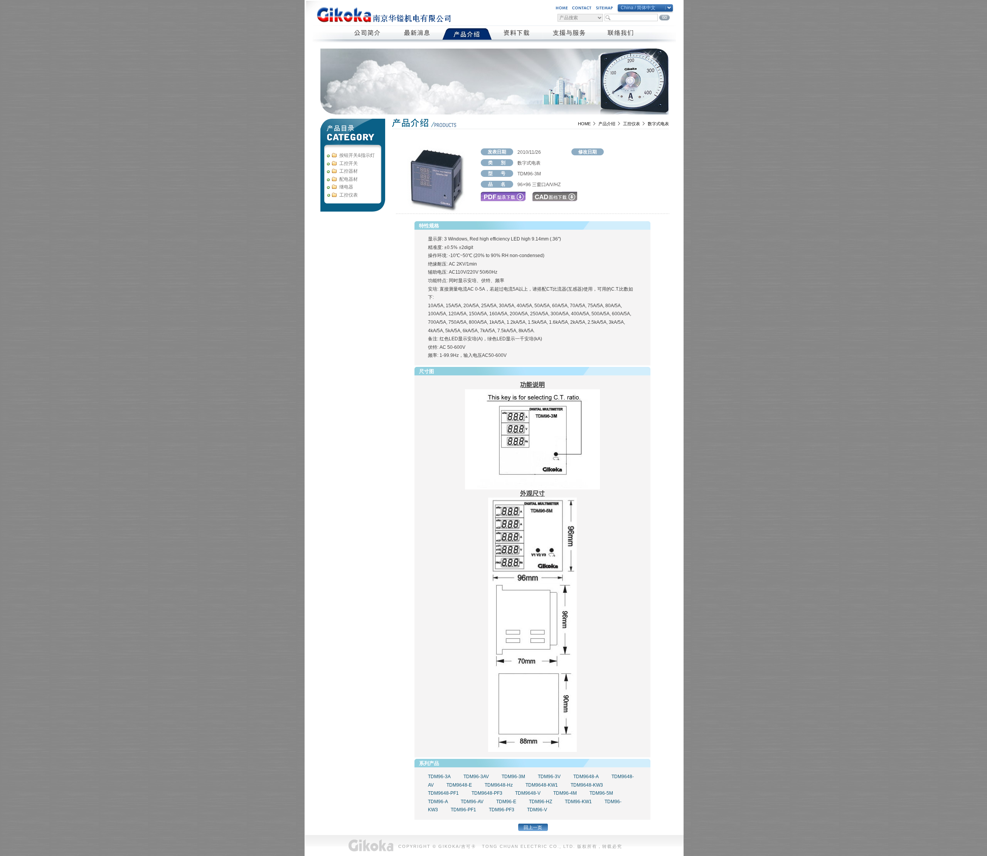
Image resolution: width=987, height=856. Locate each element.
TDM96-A (438, 801)
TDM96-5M (601, 793)
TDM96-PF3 (501, 809)
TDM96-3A (439, 776)
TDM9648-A (586, 776)
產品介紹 (467, 34)
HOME (584, 123)
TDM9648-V (528, 793)
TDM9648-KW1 (542, 785)
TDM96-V (537, 809)
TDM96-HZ (540, 801)
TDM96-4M (565, 793)
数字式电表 (658, 123)
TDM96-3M (513, 776)
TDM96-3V (549, 776)
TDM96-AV (472, 801)
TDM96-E (506, 801)
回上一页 (533, 827)
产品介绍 (606, 123)
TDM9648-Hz (499, 785)
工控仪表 (631, 123)
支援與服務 (569, 34)
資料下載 (517, 34)
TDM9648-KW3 (587, 785)
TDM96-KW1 (578, 801)
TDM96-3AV (476, 776)
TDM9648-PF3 (487, 793)
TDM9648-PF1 (443, 793)
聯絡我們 (621, 34)
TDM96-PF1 (463, 809)
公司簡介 (367, 34)
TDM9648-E (459, 785)
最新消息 (417, 34)
